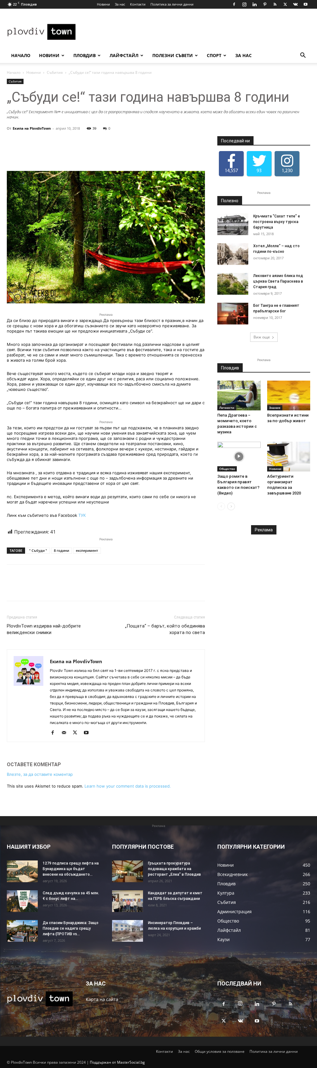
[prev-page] (221, 506)
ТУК (82, 515)
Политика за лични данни (171, 4)
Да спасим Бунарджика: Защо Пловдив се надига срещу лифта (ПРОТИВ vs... (70, 928)
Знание (274, 407)
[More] (192, 153)
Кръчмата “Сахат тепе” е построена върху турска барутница (276, 222)
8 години (61, 550)
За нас (120, 4)
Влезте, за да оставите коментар (40, 774)
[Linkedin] (254, 4)
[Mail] (66, 733)
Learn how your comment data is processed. (128, 786)
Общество (227, 469)
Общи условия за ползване (220, 1051)
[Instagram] (244, 4)
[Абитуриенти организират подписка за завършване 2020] (288, 456)
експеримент (87, 550)
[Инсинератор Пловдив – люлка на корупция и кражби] (127, 931)
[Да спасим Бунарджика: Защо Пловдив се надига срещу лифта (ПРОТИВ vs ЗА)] (22, 931)
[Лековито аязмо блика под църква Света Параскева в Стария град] (232, 284)
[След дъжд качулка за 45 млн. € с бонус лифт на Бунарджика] (22, 901)
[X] (285, 4)
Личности (226, 407)
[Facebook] (234, 4)
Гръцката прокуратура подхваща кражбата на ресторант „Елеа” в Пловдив (174, 869)
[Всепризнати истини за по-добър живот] (288, 395)
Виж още (262, 337)
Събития (55, 72)
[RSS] (275, 4)
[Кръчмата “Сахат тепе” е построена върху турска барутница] (232, 224)
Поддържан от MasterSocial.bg (117, 1062)
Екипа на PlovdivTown (32, 128)
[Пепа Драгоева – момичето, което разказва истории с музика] (239, 395)
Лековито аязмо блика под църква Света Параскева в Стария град (278, 281)
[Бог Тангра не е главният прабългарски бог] (232, 313)
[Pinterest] (264, 4)
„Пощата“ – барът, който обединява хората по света (165, 629)
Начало (20, 55)
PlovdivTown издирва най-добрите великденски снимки (44, 629)
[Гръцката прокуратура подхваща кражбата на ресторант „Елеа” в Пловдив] (127, 871)
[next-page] (231, 506)
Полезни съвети (172, 55)
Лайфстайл (124, 55)
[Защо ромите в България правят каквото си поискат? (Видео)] (239, 456)
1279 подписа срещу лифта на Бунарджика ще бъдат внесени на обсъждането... (71, 869)
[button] (302, 56)
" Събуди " (38, 550)
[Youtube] (305, 4)
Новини (103, 4)
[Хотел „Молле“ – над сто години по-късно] (232, 254)
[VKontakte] (295, 4)
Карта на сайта (102, 999)
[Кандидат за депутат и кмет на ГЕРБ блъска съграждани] (127, 901)
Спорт (214, 55)
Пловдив (84, 55)
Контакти (137, 4)
